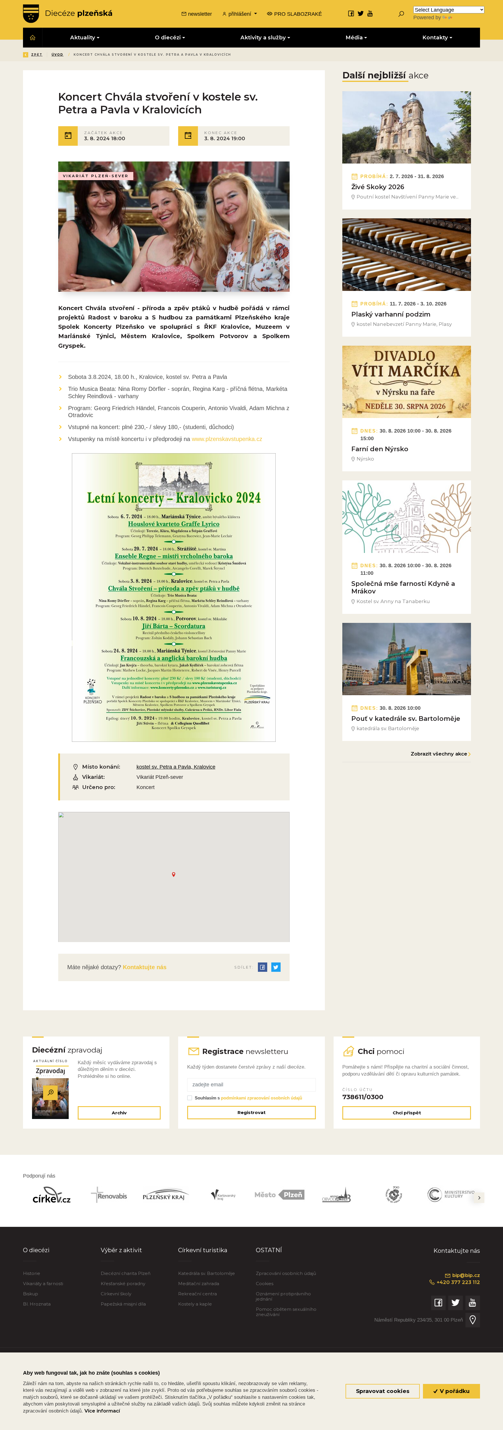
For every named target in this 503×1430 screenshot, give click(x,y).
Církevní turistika (202, 1250)
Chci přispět (407, 1112)
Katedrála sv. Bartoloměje (206, 1273)
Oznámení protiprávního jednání (283, 1296)
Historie (31, 1273)
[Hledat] (401, 14)
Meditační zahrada (198, 1283)
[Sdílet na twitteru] (276, 967)
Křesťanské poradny (123, 1283)
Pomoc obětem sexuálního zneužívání (286, 1311)
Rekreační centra (197, 1294)
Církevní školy (116, 1294)
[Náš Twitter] (361, 13)
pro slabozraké (297, 14)
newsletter (199, 14)
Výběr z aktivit (121, 1250)
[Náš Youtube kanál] (370, 13)
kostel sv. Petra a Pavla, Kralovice (176, 767)
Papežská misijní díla (123, 1304)
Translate (464, 17)
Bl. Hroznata (37, 1304)
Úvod (57, 55)
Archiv (119, 1112)
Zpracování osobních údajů (286, 1273)
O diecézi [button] (168, 37)
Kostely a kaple (195, 1304)
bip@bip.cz (465, 1275)
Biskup (30, 1294)
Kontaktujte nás (144, 967)
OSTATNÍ (269, 1250)
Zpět (36, 55)
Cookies (264, 1283)
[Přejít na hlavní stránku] (67, 14)
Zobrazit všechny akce (439, 754)
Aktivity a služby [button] (263, 37)
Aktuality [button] (82, 37)
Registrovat (251, 1112)
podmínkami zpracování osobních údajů (261, 1097)
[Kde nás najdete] (472, 1320)
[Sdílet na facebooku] (262, 967)
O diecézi (36, 1250)
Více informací (102, 1411)
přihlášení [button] (240, 14)
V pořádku (454, 1391)
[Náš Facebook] (351, 13)
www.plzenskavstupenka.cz (227, 439)
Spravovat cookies (382, 1391)
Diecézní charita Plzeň (125, 1273)
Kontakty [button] (435, 37)
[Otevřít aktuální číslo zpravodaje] (50, 1093)
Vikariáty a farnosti (43, 1283)
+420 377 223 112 (457, 1282)
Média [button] (354, 37)
